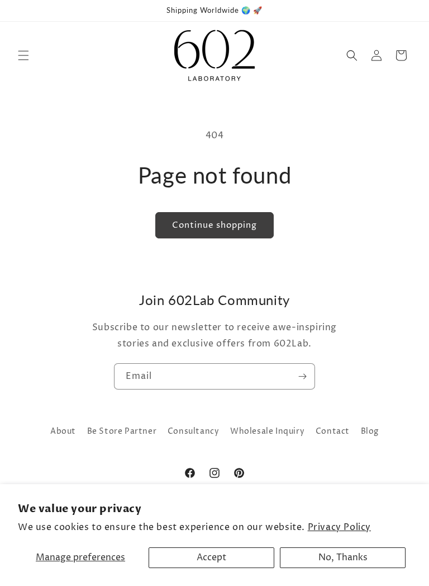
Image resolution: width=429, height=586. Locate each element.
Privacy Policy (339, 527)
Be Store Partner (122, 431)
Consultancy (194, 431)
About (63, 431)
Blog (370, 431)
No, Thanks (343, 557)
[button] (23, 55)
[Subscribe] (302, 376)
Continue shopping (214, 225)
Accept (211, 557)
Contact (333, 431)
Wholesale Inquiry (267, 431)
